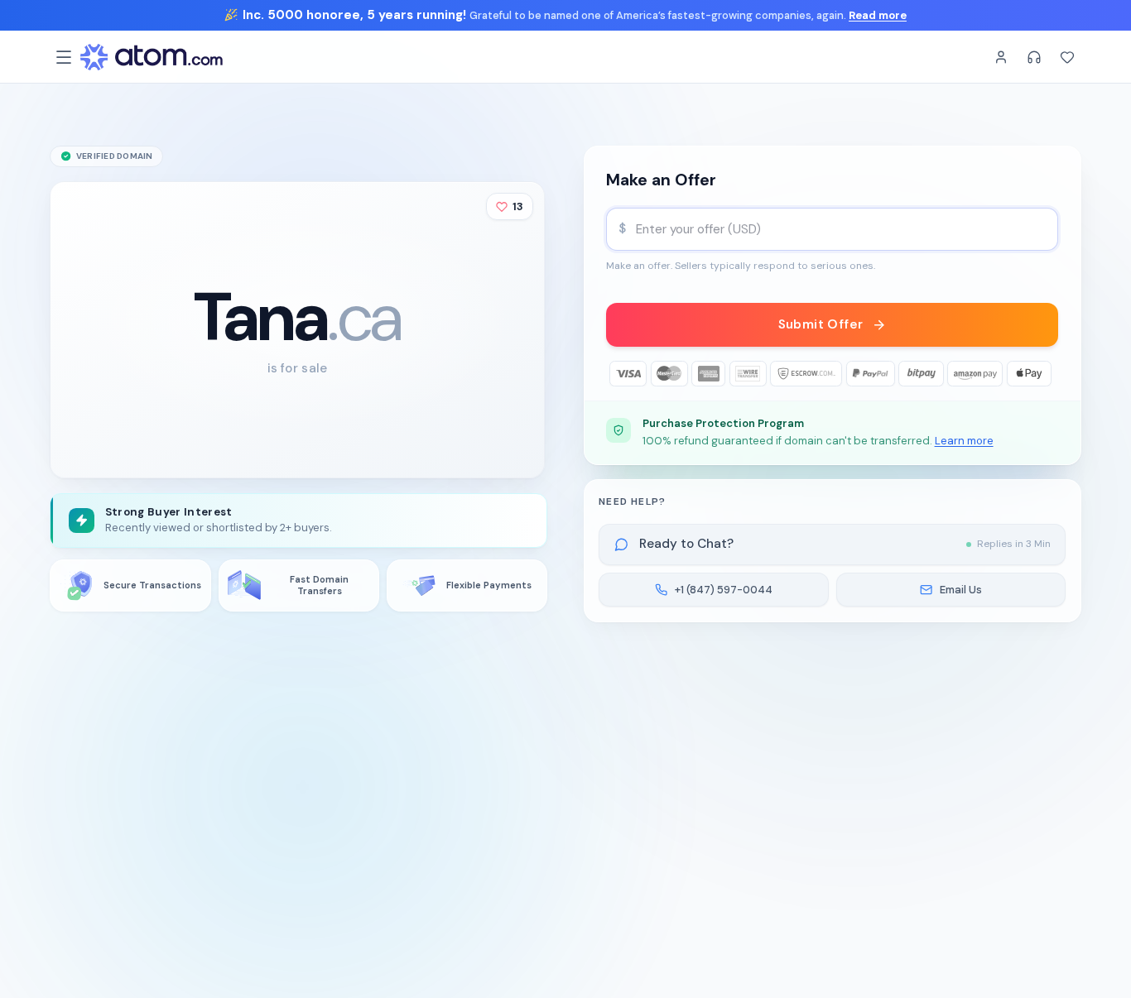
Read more (878, 15)
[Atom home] (151, 57)
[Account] (1001, 57)
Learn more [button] (964, 441)
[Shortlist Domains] (1067, 57)
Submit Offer (821, 324)
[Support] (1034, 57)
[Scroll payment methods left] (619, 373)
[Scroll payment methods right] (1046, 373)
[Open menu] (64, 57)
